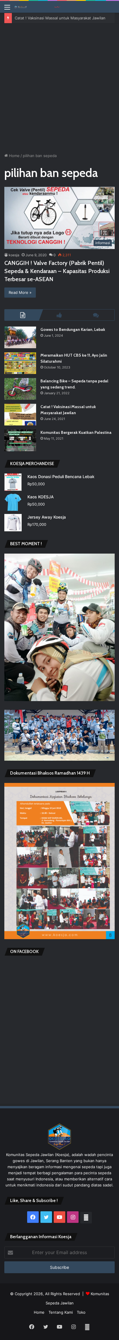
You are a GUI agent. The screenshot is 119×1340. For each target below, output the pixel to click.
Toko (81, 1312)
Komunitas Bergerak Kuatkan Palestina (75, 432)
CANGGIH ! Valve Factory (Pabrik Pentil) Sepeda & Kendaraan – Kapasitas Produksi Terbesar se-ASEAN (56, 271)
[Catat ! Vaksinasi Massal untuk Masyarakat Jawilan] (20, 414)
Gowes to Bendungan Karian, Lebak (72, 329)
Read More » (20, 292)
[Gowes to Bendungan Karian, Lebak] (20, 337)
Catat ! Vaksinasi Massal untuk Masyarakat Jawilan (60, 18)
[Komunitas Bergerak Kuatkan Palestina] (20, 440)
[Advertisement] (59, 85)
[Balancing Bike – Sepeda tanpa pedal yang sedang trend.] (20, 389)
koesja (14, 255)
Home (14, 155)
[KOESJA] (37, 7)
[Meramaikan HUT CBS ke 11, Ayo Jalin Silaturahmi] (20, 363)
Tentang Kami (61, 1312)
